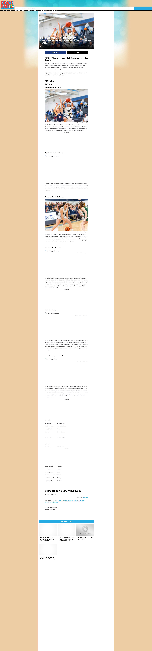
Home (17, 8)
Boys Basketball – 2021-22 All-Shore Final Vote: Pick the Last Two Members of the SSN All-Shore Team (66, 539)
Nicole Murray (85, 497)
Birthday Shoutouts (35, 10)
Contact (33, 8)
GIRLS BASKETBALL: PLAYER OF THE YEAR (85, 538)
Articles (51, 509)
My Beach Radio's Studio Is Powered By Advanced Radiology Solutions (16, 10)
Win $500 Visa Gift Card (53, 10)
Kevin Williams (45, 45)
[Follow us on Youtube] (132, 8)
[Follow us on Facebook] (129, 8)
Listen (21, 8)
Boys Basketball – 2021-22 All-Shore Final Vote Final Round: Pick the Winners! (47, 539)
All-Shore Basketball (53, 507)
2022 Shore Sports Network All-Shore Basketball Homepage (47, 557)
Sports (54, 509)
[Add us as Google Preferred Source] (126, 8)
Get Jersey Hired (44, 10)
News (29, 8)
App (25, 8)
